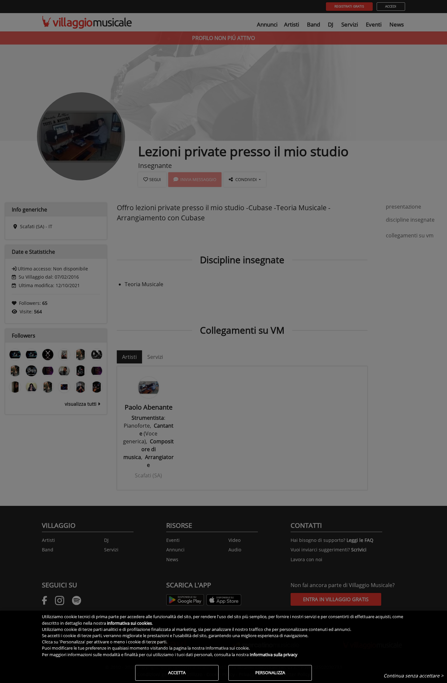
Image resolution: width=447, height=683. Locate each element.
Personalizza (270, 672)
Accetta (177, 672)
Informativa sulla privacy (273, 654)
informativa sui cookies (129, 623)
